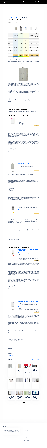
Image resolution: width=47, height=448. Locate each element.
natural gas (22, 228)
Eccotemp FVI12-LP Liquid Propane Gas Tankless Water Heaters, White (28, 301)
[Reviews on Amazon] (12, 125)
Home (21, 1)
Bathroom (24, 1)
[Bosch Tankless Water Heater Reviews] (11, 393)
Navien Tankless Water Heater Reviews (19, 397)
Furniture (39, 1)
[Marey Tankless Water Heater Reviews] (35, 380)
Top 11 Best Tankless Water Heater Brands (27, 397)
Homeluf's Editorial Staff (10, 22)
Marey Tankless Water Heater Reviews (35, 385)
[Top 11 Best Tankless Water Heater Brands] (27, 393)
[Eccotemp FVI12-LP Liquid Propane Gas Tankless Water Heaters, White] (12, 304)
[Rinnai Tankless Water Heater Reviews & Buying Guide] (11, 366)
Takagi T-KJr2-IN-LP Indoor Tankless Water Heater (25, 117)
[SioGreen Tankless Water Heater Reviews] (19, 366)
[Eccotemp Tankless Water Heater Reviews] (11, 380)
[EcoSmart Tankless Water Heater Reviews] (35, 393)
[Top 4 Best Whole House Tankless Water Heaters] (19, 380)
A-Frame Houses (26, 430)
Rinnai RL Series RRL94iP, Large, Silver (23, 163)
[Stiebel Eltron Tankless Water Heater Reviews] (35, 366)
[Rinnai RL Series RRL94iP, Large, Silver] (23, 73)
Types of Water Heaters (10, 354)
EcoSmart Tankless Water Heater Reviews (35, 397)
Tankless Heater (10, 359)
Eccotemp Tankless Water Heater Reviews (11, 385)
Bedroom (28, 1)
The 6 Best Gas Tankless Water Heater (27, 385)
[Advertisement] (23, 12)
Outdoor (43, 1)
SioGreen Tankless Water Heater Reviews (19, 370)
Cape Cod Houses (26, 433)
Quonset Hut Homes (26, 434)
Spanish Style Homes (26, 440)
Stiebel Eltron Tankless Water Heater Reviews (35, 370)
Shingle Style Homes (26, 437)
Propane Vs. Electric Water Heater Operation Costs (13, 355)
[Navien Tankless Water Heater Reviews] (19, 393)
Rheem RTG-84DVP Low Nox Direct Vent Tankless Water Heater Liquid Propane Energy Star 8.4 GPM (28, 205)
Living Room (35, 1)
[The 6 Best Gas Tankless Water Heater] (27, 380)
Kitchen (31, 1)
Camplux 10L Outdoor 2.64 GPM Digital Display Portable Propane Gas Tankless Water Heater (28, 250)
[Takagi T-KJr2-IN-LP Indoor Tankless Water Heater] (12, 120)
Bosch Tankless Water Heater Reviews (11, 397)
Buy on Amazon (16, 55)
